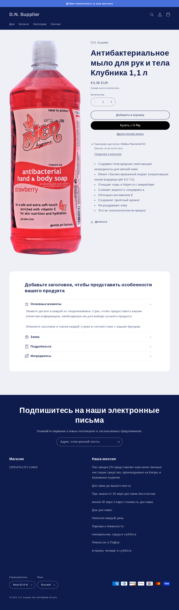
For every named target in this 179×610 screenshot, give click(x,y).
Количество (98, 95)
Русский (46, 585)
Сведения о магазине (108, 154)
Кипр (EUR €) (20, 585)
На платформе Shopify (44, 597)
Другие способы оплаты (130, 134)
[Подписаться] (118, 442)
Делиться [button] (101, 222)
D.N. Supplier (25, 597)
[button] (152, 14)
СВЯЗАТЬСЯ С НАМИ (23, 467)
